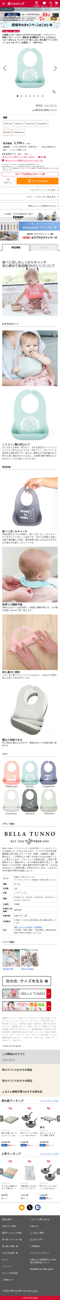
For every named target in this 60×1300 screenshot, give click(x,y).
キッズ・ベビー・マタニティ (28, 9)
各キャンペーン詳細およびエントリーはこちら (24, 160)
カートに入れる (37, 181)
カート (5, 1260)
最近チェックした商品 (12, 1233)
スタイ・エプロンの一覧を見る (41, 197)
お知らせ (34, 1226)
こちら (35, 1291)
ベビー (47, 9)
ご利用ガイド (8, 1280)
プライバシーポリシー (40, 1253)
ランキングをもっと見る (49, 1101)
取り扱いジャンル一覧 (12, 1240)
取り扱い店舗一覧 (10, 1246)
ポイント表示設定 (10, 1273)
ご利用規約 (35, 1246)
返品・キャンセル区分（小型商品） (28, 927)
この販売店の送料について (44, 110)
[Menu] (3, 3)
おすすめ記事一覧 (10, 1253)
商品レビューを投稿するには (42, 206)
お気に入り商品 (9, 1226)
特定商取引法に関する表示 (41, 1269)
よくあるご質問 (37, 1233)
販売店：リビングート (46, 105)
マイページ (7, 1266)
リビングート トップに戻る (43, 190)
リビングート (8, 1059)
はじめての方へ (37, 1240)
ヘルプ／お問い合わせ (40, 1219)
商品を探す (7, 1219)
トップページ (6, 9)
